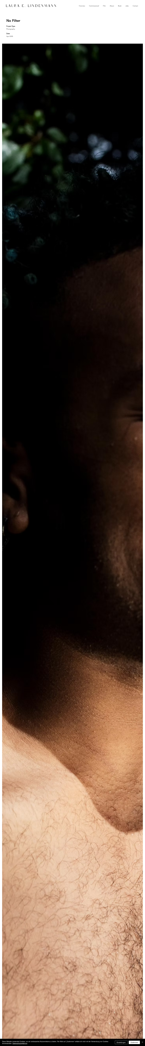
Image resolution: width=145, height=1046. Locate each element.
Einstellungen (121, 1042)
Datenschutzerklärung (20, 1043)
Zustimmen (134, 1042)
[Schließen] (142, 1042)
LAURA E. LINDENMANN (31, 6)
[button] (94, 5)
